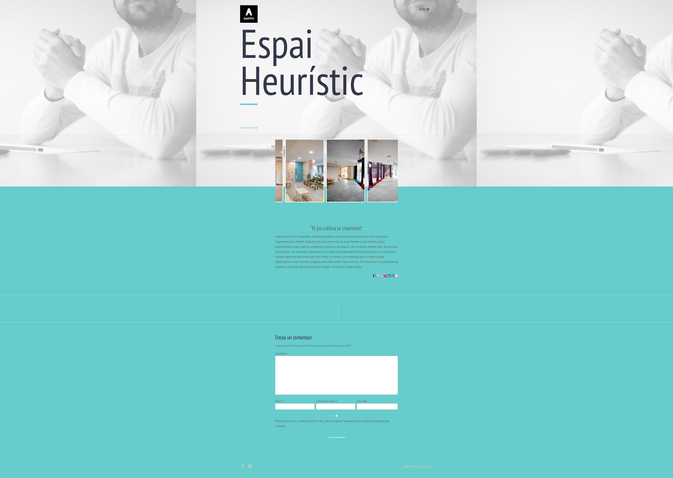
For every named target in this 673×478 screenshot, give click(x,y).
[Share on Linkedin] (389, 275)
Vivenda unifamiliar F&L (267, 308)
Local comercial (248, 127)
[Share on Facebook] (374, 275)
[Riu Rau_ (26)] (336, 170)
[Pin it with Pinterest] (385, 275)
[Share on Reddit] (381, 275)
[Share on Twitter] (378, 275)
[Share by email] (396, 275)
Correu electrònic (326, 401)
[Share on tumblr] (392, 275)
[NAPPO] (249, 21)
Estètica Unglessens (413, 308)
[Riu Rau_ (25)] (377, 170)
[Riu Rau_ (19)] (295, 170)
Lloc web (362, 401)
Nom (279, 401)
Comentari (281, 353)
